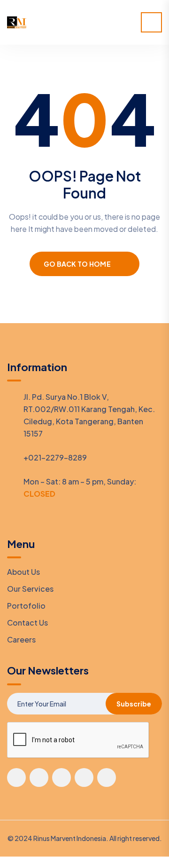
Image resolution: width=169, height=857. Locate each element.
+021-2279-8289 (55, 457)
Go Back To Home (77, 264)
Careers (21, 639)
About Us (23, 572)
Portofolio (26, 606)
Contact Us (27, 622)
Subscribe (133, 703)
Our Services (30, 589)
